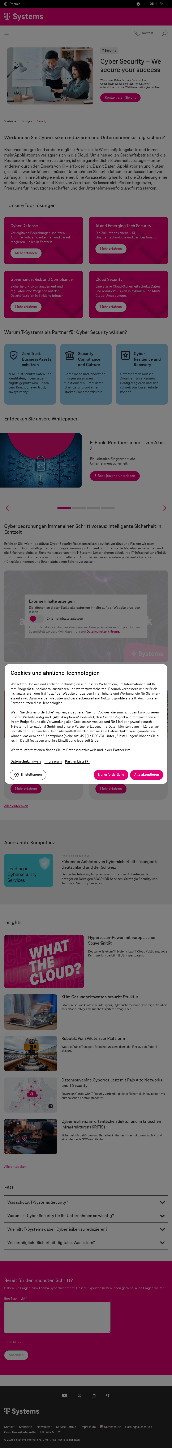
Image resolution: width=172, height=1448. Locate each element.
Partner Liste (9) (77, 761)
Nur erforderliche (111, 774)
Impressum (53, 761)
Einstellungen (31, 774)
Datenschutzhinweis (25, 761)
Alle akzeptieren (146, 774)
